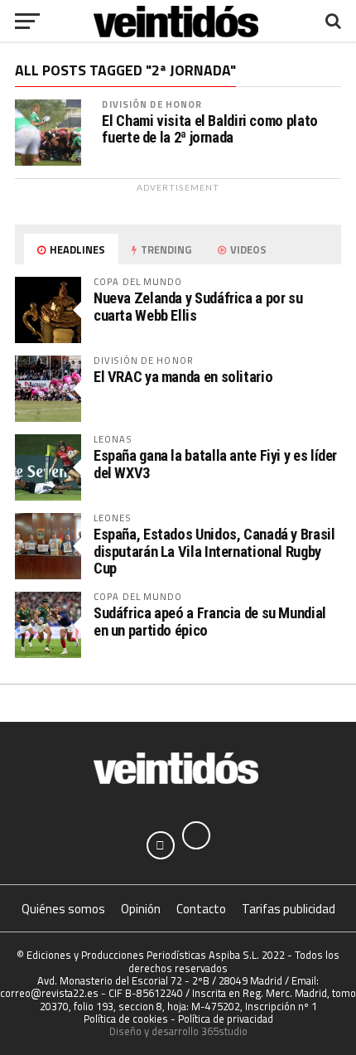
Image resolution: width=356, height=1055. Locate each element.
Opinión (141, 908)
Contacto (201, 908)
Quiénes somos (63, 908)
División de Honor (152, 104)
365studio (224, 1031)
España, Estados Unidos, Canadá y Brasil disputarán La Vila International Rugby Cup (214, 550)
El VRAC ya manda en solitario (183, 376)
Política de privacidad (225, 1018)
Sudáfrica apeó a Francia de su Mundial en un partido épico (210, 621)
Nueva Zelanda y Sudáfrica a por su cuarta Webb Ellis (198, 306)
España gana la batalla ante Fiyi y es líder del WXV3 (215, 464)
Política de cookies (126, 1018)
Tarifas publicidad (288, 908)
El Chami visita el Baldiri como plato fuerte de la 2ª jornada (209, 129)
